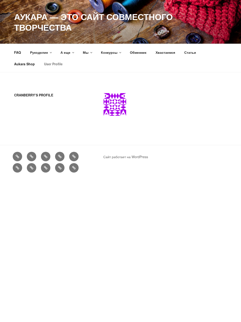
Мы (85, 52)
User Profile (53, 64)
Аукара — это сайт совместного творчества (93, 21)
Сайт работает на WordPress (125, 156)
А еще (65, 52)
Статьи (190, 52)
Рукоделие (39, 52)
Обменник (138, 52)
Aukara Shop (24, 64)
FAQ (17, 52)
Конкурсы (109, 52)
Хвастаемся (165, 52)
